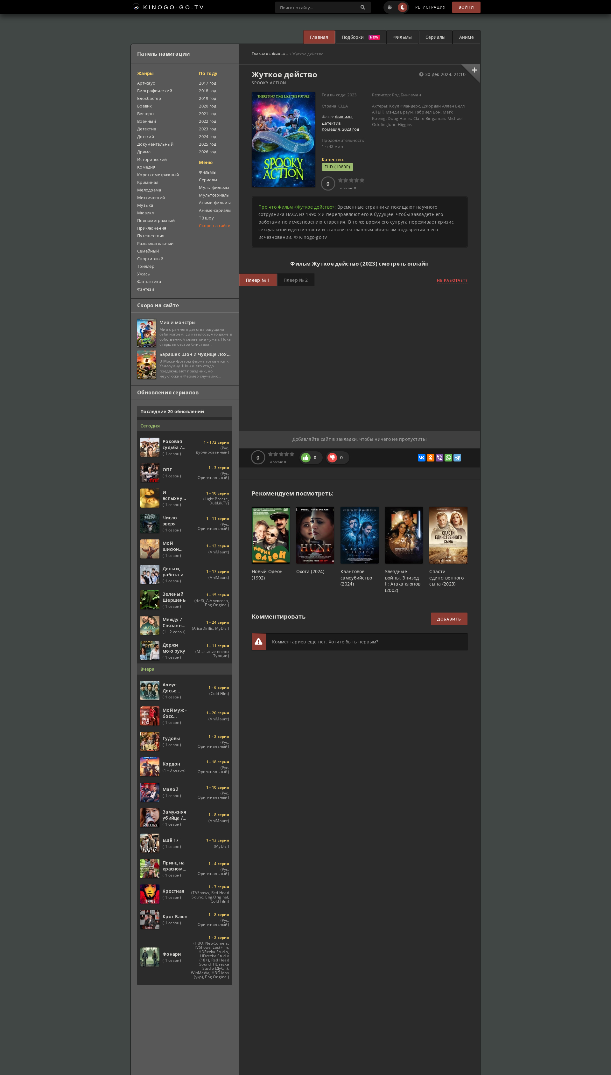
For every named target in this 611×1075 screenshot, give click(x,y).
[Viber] (439, 457)
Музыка (145, 205)
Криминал (147, 182)
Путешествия (150, 236)
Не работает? (452, 280)
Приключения (151, 228)
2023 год (350, 129)
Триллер (145, 266)
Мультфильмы (214, 187)
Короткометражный (158, 174)
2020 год (207, 106)
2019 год (207, 98)
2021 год (207, 113)
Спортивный (150, 258)
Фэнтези (145, 289)
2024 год (207, 136)
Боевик (144, 106)
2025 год (207, 144)
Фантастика (149, 281)
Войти (466, 7)
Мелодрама (149, 190)
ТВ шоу (206, 218)
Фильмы (402, 37)
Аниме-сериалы (215, 210)
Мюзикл (145, 213)
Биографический (154, 91)
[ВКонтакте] (421, 457)
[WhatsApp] (448, 457)
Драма (144, 152)
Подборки (353, 37)
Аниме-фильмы (215, 202)
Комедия (331, 129)
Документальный (155, 144)
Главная (319, 37)
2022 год (207, 121)
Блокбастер (149, 98)
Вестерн (145, 113)
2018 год (207, 91)
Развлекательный (155, 243)
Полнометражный (156, 220)
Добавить (449, 619)
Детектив (331, 123)
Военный (146, 121)
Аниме (466, 37)
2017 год (207, 83)
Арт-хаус (146, 83)
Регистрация (430, 7)
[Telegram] (457, 457)
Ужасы (144, 274)
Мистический (151, 197)
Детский (145, 136)
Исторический (152, 159)
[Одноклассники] (430, 457)
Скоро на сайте (214, 225)
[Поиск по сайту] (363, 7)
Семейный (148, 251)
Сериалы (435, 37)
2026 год (207, 152)
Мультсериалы (214, 195)
